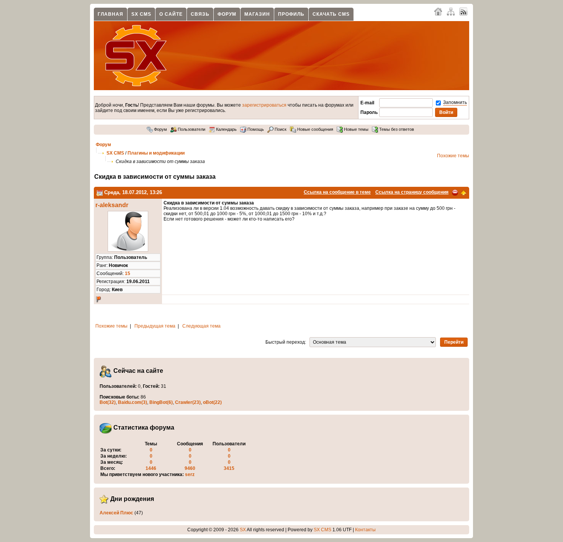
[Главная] (438, 11)
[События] (100, 192)
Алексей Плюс (116, 513)
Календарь (226, 129)
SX (243, 529)
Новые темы (355, 129)
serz (190, 474)
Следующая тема (201, 326)
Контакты (365, 529)
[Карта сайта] (451, 11)
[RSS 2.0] (463, 11)
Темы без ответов (396, 129)
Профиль (291, 14)
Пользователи (191, 129)
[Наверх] (463, 192)
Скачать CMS (331, 14)
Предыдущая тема (154, 326)
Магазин (257, 14)
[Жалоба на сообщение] (455, 192)
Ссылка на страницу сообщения (411, 192)
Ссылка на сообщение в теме (337, 192)
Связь (200, 14)
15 (127, 273)
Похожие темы (453, 155)
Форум (227, 14)
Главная (110, 14)
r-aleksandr (111, 205)
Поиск (279, 129)
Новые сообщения (314, 129)
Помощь (255, 129)
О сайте (171, 14)
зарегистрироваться (264, 105)
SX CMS (141, 14)
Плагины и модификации (156, 153)
